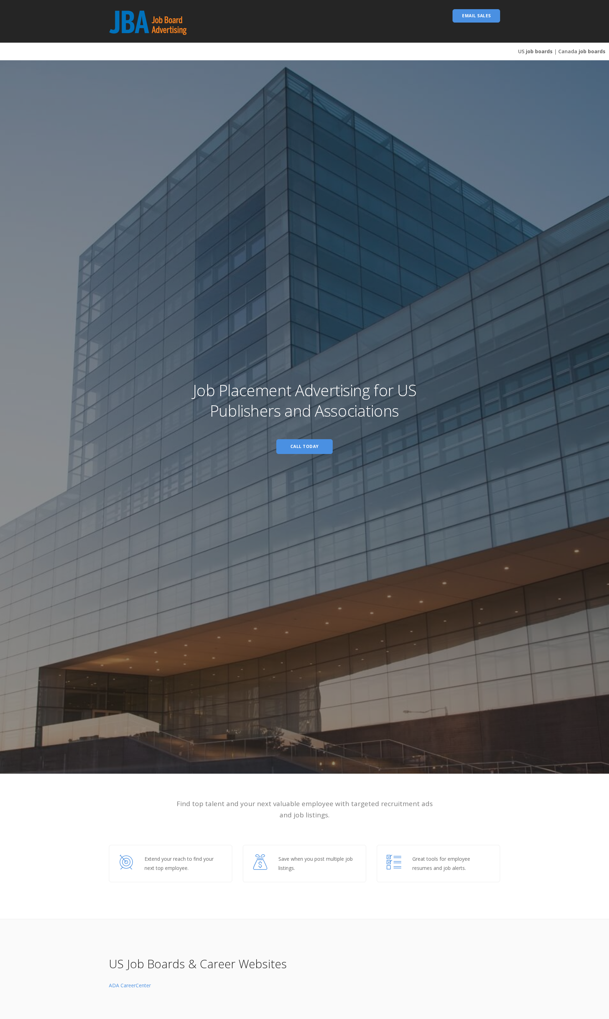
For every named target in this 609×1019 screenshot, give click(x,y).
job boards (535, 51)
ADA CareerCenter (130, 985)
